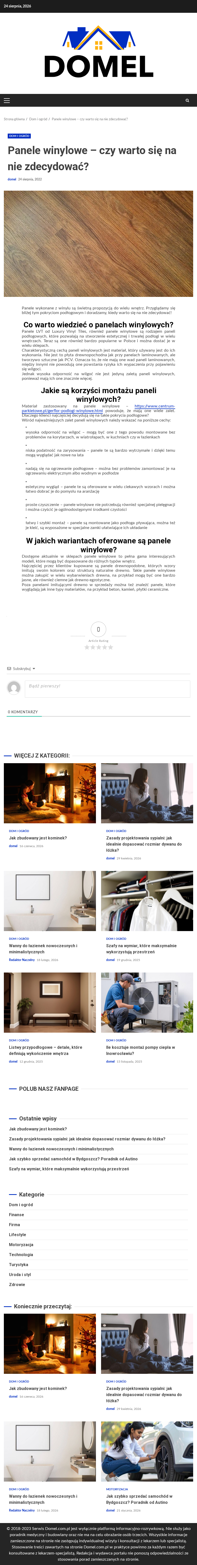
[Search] (187, 100)
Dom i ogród (19, 136)
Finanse (16, 1214)
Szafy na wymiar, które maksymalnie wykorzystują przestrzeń (147, 901)
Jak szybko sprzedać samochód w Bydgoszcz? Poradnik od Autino (73, 1159)
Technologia (21, 1254)
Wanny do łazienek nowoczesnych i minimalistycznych (50, 901)
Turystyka (18, 1264)
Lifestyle (17, 1234)
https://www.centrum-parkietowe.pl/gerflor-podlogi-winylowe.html (98, 408)
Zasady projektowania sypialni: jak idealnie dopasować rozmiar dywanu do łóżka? (147, 793)
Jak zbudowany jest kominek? (50, 793)
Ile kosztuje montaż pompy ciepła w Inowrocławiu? (147, 1003)
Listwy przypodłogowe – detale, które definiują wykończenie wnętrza (50, 1003)
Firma (14, 1224)
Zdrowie (17, 1284)
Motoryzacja (21, 1244)
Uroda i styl (20, 1274)
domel (12, 179)
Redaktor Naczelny (22, 960)
